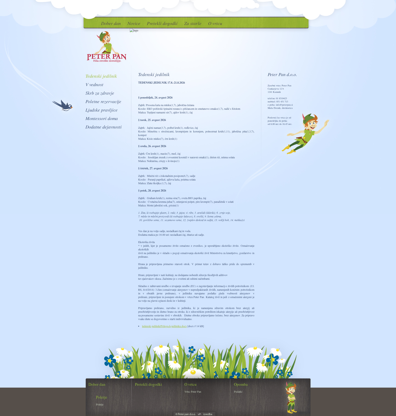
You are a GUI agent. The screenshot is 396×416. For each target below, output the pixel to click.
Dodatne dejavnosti (103, 127)
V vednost (94, 84)
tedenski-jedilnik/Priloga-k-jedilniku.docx (164, 326)
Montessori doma (101, 118)
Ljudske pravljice (101, 110)
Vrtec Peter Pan (192, 391)
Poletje (99, 404)
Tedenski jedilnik (101, 76)
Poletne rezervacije (103, 101)
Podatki (238, 391)
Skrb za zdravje (99, 93)
